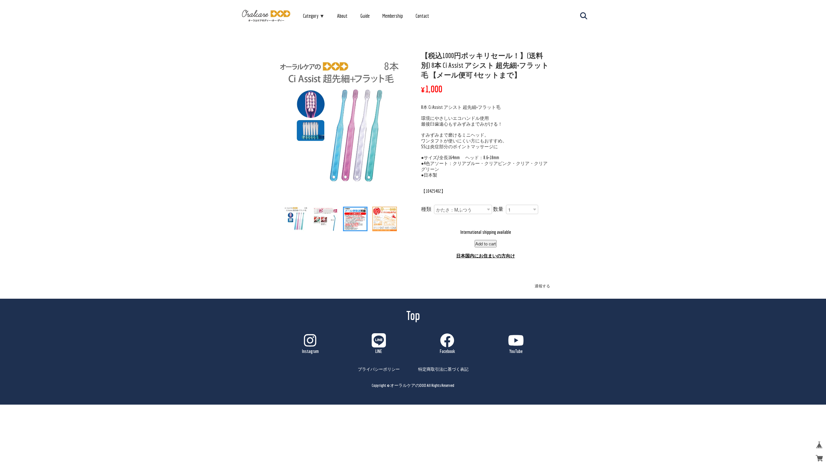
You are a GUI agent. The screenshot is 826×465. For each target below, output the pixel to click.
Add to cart (485, 244)
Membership (392, 16)
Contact (422, 16)
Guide (365, 16)
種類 (426, 209)
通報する (542, 286)
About (342, 16)
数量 (498, 209)
